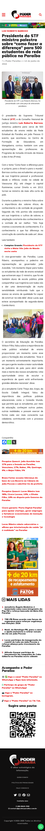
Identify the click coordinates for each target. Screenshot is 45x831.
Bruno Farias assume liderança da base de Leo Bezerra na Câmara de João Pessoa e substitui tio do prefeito (22, 481)
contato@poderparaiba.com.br (23, 808)
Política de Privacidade (23, 783)
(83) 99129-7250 (23, 806)
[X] (14, 442)
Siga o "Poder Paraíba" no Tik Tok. (22, 700)
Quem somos (22, 777)
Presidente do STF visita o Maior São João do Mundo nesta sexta (23, 248)
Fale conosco (22, 788)
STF (13, 119)
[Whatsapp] (9, 442)
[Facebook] (4, 442)
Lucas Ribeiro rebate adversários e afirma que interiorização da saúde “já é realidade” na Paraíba (22, 527)
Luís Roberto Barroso (31, 123)
